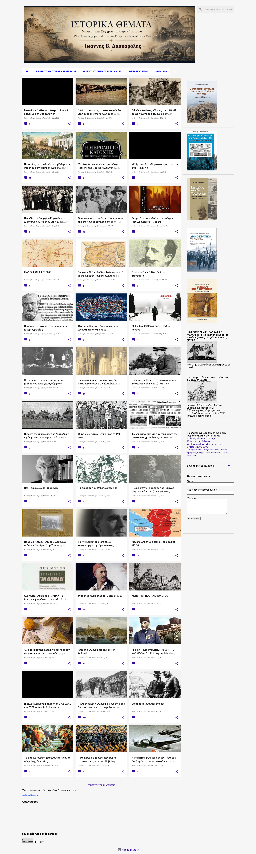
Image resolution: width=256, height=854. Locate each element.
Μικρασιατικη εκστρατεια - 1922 (103, 71)
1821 (26, 71)
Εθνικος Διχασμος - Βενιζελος (56, 71)
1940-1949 (161, 71)
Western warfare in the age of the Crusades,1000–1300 (204, 445)
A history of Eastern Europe (201, 438)
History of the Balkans (198, 441)
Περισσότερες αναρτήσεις (101, 785)
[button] (69, 124)
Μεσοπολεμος (138, 71)
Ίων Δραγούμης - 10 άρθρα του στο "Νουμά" (207, 449)
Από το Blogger (130, 850)
